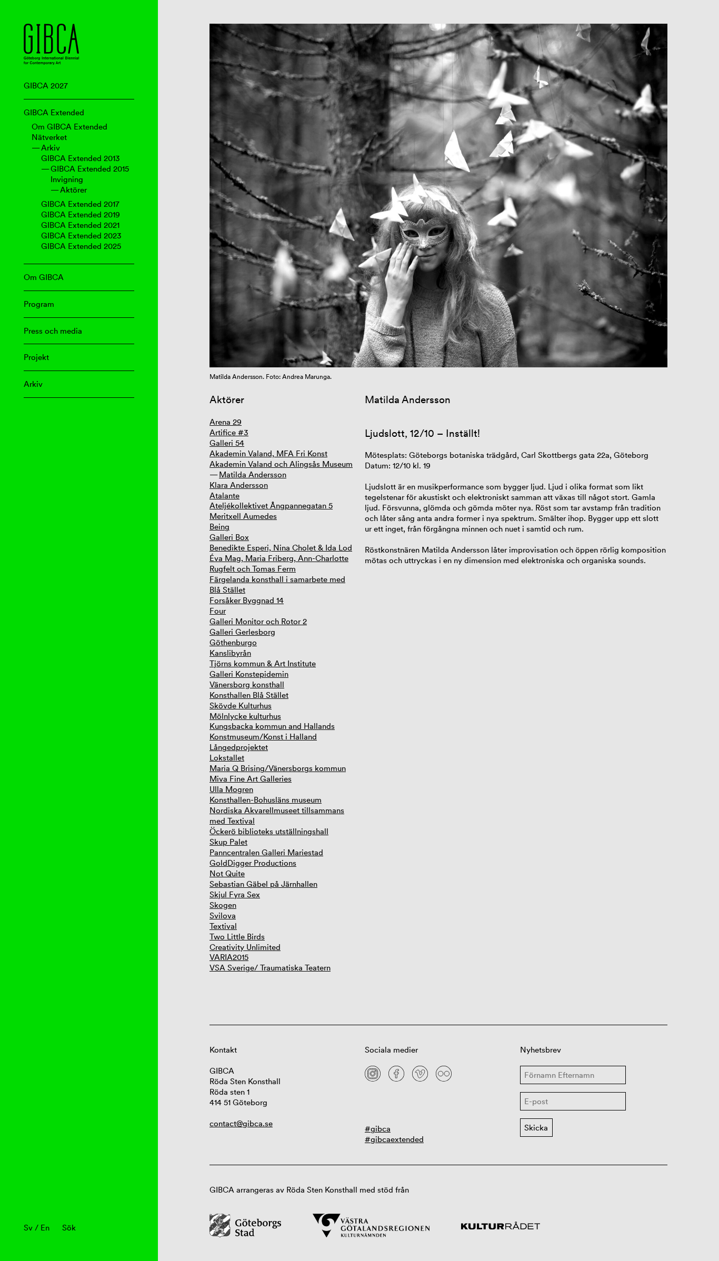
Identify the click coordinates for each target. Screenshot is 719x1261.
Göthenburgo (233, 642)
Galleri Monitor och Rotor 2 (258, 621)
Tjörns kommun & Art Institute (262, 663)
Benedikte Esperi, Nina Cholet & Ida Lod (280, 548)
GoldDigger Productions (252, 863)
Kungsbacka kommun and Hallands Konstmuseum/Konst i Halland (272, 731)
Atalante (224, 496)
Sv (28, 1228)
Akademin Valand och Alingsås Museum (281, 464)
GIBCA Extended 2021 (80, 225)
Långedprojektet (238, 747)
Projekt (36, 357)
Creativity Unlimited (245, 947)
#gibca (378, 1129)
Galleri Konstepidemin (248, 674)
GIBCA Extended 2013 (80, 158)
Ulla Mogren (231, 789)
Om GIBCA (44, 277)
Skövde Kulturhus (240, 705)
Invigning (67, 179)
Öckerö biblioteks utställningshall (268, 831)
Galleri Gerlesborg (242, 632)
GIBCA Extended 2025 (81, 246)
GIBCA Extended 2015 (90, 169)
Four (217, 611)
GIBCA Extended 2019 (80, 214)
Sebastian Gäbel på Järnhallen (263, 884)
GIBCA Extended (54, 112)
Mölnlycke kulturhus (245, 716)
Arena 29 (225, 422)
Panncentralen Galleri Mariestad (266, 852)
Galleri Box (229, 537)
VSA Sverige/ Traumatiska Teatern (270, 968)
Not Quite (227, 873)
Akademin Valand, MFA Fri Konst (268, 453)
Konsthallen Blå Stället (248, 695)
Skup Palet (228, 842)
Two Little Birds (237, 937)
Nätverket (49, 137)
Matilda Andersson (252, 474)
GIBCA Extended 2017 (80, 204)
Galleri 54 (226, 443)
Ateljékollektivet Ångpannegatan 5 (271, 506)
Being (219, 527)
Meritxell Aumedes (243, 516)
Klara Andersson (238, 485)
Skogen (222, 905)
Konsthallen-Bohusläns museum (265, 800)
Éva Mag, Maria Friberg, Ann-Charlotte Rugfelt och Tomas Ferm (278, 563)
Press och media (53, 331)
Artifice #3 (228, 432)
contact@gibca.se (241, 1123)
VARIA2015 (228, 957)
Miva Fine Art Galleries (250, 779)
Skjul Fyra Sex (234, 894)
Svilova (222, 915)
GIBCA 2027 (46, 86)
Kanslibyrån (230, 653)
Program (39, 304)
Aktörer (73, 190)
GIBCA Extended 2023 (81, 236)
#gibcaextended (394, 1139)
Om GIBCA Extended (69, 127)
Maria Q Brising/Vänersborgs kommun (277, 768)
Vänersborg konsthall (246, 684)
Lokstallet (226, 758)
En (45, 1228)
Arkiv (50, 148)
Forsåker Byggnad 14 (246, 600)
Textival (223, 926)
